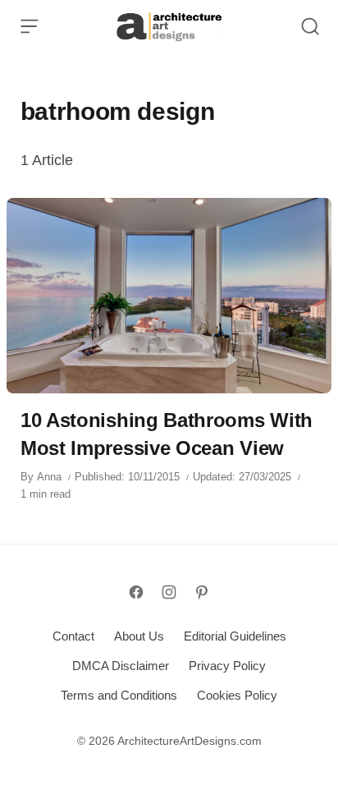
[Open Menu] (29, 26)
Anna (49, 477)
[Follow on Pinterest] (202, 592)
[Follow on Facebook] (136, 592)
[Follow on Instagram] (169, 592)
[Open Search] (310, 26)
